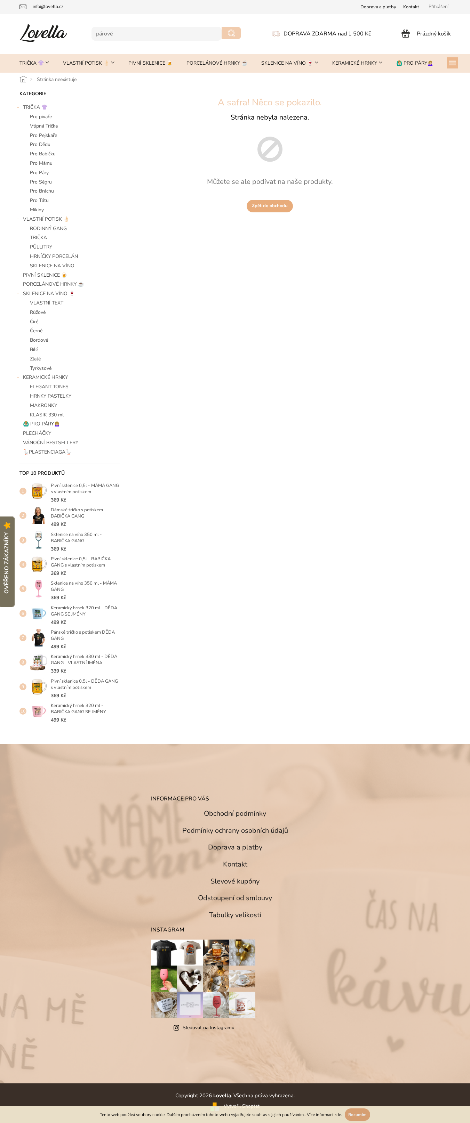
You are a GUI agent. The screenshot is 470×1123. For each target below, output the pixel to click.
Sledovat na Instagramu (208, 1027)
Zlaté (35, 359)
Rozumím (357, 1114)
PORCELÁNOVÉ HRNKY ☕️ (53, 284)
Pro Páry (39, 172)
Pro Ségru (41, 182)
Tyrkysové (40, 368)
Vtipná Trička (44, 126)
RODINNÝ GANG (48, 228)
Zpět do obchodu (270, 206)
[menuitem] (34, 63)
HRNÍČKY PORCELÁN (54, 256)
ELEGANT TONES (49, 386)
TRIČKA (38, 237)
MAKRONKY (43, 405)
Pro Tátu (39, 200)
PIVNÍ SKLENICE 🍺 (45, 275)
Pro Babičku (43, 153)
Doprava (378, 7)
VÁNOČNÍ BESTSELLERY (50, 442)
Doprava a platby (235, 847)
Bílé (34, 349)
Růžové (38, 312)
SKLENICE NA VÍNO (52, 265)
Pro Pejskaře (43, 135)
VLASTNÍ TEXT (46, 303)
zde (337, 1114)
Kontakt (411, 7)
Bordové (39, 340)
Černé (36, 330)
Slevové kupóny (235, 881)
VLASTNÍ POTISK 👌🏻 (46, 219)
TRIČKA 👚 (35, 107)
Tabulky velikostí (235, 915)
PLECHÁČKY (37, 433)
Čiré (34, 321)
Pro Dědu (40, 144)
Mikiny (37, 209)
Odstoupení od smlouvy (235, 898)
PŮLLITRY (41, 247)
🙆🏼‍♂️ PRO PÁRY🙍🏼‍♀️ (41, 424)
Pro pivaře (41, 116)
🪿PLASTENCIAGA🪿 (47, 452)
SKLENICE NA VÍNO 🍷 (49, 293)
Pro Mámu (41, 163)
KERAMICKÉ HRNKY (45, 377)
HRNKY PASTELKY (50, 396)
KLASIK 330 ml (47, 415)
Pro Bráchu (42, 191)
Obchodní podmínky (235, 813)
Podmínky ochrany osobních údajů (235, 830)
